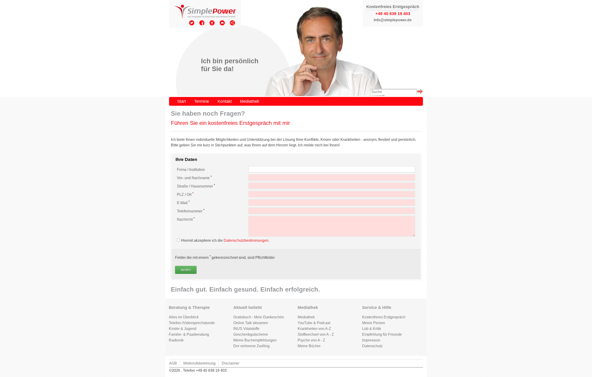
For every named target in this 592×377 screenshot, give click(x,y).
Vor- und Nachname (194, 177)
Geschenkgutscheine (250, 334)
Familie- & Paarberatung (189, 334)
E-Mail (183, 202)
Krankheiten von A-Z (314, 329)
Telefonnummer (190, 210)
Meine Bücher (309, 346)
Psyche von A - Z (311, 340)
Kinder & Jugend (182, 329)
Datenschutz (372, 346)
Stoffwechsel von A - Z (316, 334)
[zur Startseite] (205, 12)
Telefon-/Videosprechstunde (192, 323)
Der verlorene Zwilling (251, 346)
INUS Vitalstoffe (246, 329)
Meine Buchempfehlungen (255, 340)
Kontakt (225, 101)
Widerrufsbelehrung (199, 363)
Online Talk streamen (250, 323)
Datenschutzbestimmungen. (246, 240)
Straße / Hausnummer (196, 186)
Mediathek (249, 101)
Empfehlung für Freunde (382, 334)
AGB (173, 363)
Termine (201, 101)
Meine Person (373, 323)
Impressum (371, 340)
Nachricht (186, 219)
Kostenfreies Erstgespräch (383, 317)
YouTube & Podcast (314, 323)
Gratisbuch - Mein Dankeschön (258, 317)
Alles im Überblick (184, 317)
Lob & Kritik (371, 329)
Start (181, 101)
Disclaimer (230, 363)
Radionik (176, 340)
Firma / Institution (191, 170)
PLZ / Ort (185, 194)
